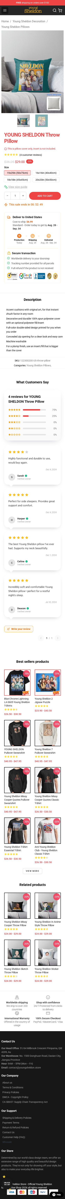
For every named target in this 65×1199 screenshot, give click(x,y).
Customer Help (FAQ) (13, 1137)
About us (7, 1082)
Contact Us (8, 1132)
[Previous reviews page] (41, 638)
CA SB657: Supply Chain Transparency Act (25, 1102)
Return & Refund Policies (15, 1127)
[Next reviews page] (58, 638)
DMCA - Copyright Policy (15, 1097)
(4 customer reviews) (30, 155)
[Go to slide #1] (23, 120)
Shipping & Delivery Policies (16, 1117)
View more (32, 871)
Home (5, 21)
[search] (55, 10)
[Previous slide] (6, 71)
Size (6, 167)
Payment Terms (10, 1122)
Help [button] (59, 1194)
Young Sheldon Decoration (29, 21)
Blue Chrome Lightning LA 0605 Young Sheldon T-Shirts (17, 702)
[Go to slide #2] (41, 120)
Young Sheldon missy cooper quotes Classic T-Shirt (47, 800)
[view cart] (60, 10)
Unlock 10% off (7, 1184)
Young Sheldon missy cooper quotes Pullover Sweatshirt (16, 800)
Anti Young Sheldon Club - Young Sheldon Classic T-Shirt (46, 850)
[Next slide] (58, 71)
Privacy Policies (10, 1092)
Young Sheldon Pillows (15, 26)
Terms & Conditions (12, 1087)
